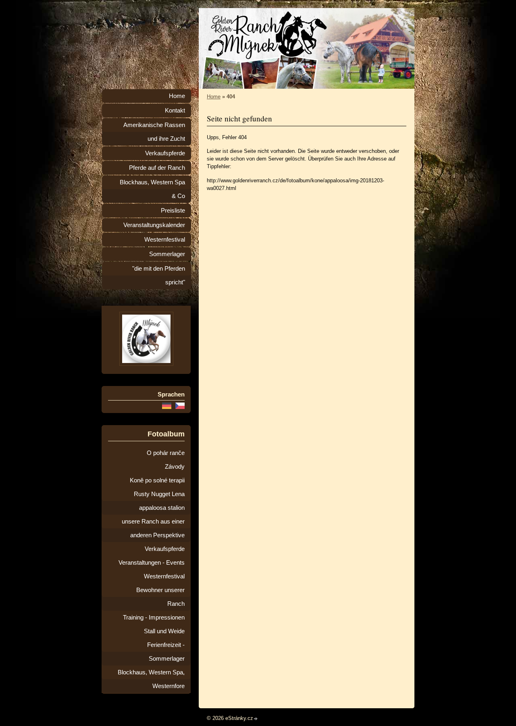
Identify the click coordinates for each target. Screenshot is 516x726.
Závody (175, 466)
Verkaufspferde (165, 153)
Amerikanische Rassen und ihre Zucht (154, 132)
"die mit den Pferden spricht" (158, 275)
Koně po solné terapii (157, 480)
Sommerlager (167, 254)
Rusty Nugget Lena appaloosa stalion (159, 501)
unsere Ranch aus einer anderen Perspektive (153, 528)
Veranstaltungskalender (154, 225)
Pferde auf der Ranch (157, 168)
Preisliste (173, 210)
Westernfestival (164, 239)
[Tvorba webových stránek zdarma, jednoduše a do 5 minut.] (256, 719)
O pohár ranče (166, 453)
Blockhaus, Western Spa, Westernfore (151, 679)
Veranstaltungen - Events (152, 562)
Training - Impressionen (154, 617)
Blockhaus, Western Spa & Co (152, 189)
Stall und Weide (164, 631)
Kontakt (175, 110)
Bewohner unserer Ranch (160, 597)
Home (214, 97)
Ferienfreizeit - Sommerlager (166, 652)
